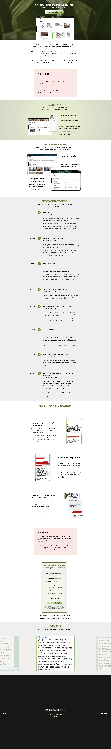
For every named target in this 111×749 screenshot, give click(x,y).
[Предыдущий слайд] (24, 653)
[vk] (102, 714)
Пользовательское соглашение (55, 713)
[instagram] (105, 714)
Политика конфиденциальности (55, 714)
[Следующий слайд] (86, 653)
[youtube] (107, 714)
